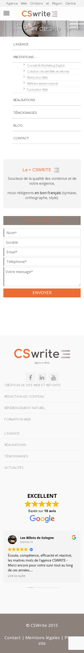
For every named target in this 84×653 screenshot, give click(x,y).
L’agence (21, 44)
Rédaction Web (37, 77)
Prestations (23, 57)
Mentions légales (42, 637)
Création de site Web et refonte (48, 71)
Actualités (14, 467)
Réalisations (24, 100)
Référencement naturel (42, 83)
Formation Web (37, 89)
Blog (17, 125)
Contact (21, 138)
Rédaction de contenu (24, 396)
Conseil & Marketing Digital (46, 65)
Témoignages (25, 112)
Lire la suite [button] (16, 576)
